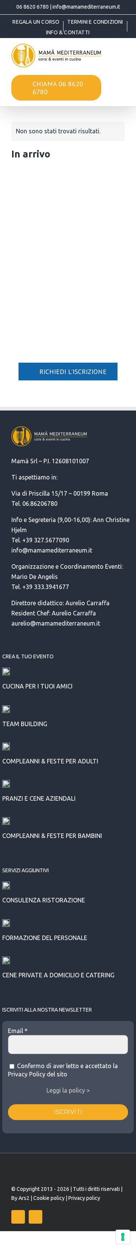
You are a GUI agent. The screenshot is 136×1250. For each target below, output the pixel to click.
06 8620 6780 (32, 7)
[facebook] (18, 1217)
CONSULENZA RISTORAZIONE (43, 900)
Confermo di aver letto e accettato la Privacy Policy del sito (63, 1070)
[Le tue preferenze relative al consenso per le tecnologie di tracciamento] (123, 1237)
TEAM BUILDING (24, 723)
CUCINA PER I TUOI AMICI (37, 686)
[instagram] (35, 1217)
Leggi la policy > (68, 1090)
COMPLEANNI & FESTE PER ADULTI (50, 761)
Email (18, 1030)
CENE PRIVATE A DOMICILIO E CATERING (58, 975)
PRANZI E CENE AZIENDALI (39, 798)
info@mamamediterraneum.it (86, 7)
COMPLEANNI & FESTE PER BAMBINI (52, 835)
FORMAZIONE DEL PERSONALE (44, 937)
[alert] (68, 131)
